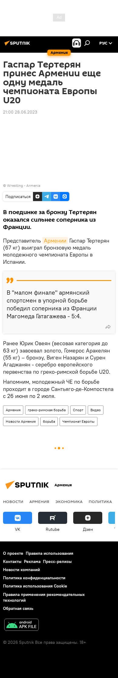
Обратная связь (18, 608)
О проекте (13, 553)
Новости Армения (21, 421)
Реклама (32, 561)
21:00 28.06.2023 (20, 112)
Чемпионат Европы (78, 421)
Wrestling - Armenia (23, 185)
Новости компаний (21, 569)
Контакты (12, 561)
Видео (95, 410)
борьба (49, 421)
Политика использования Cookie (35, 586)
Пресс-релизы (57, 561)
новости (13, 501)
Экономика (69, 501)
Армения (13, 410)
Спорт (78, 410)
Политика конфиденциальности (34, 577)
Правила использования (49, 553)
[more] (108, 327)
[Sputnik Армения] (18, 45)
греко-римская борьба (47, 410)
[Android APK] (21, 625)
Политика (100, 501)
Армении (55, 240)
